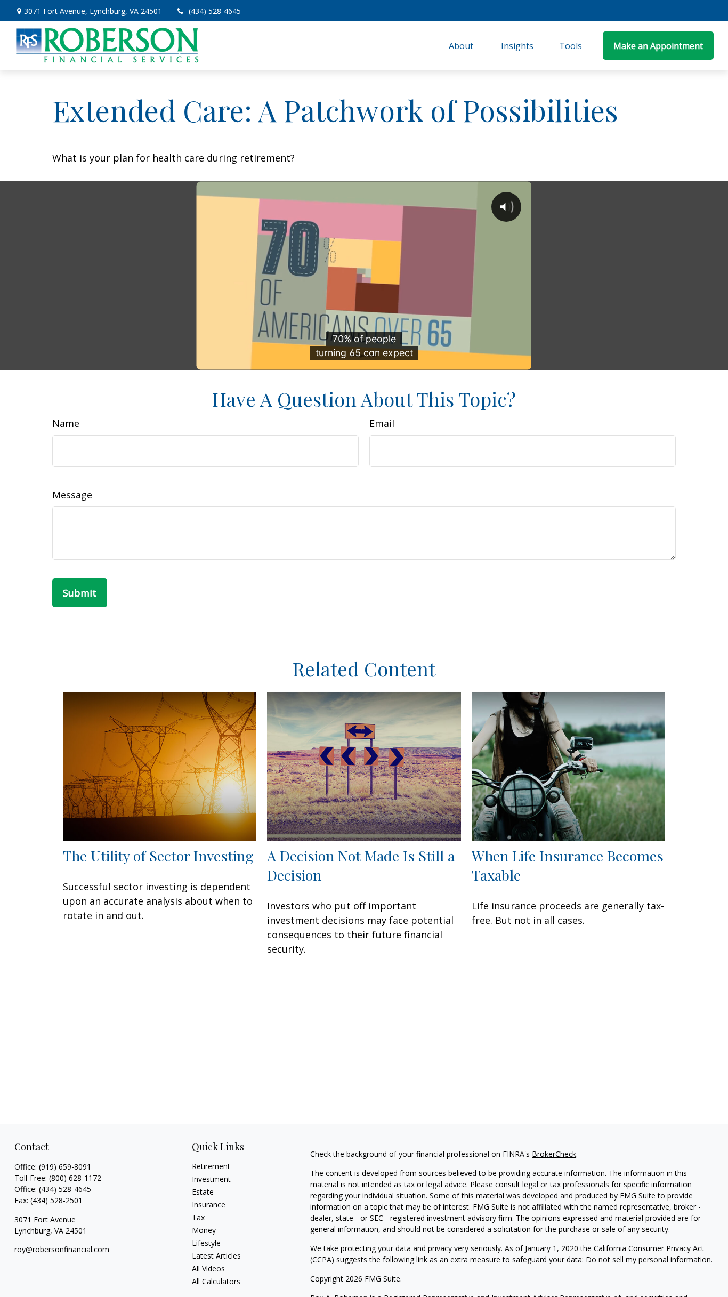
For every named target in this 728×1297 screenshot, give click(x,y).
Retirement (211, 1166)
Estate (203, 1192)
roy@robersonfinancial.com (61, 1249)
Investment (211, 1179)
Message (72, 494)
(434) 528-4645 (215, 11)
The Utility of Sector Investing (158, 855)
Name (65, 423)
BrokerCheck (554, 1154)
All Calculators (216, 1281)
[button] (462, 46)
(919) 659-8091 (65, 1167)
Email (381, 423)
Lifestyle (206, 1243)
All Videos (208, 1268)
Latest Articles (216, 1256)
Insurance (208, 1204)
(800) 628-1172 (75, 1178)
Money (204, 1230)
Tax (198, 1217)
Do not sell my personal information (648, 1259)
